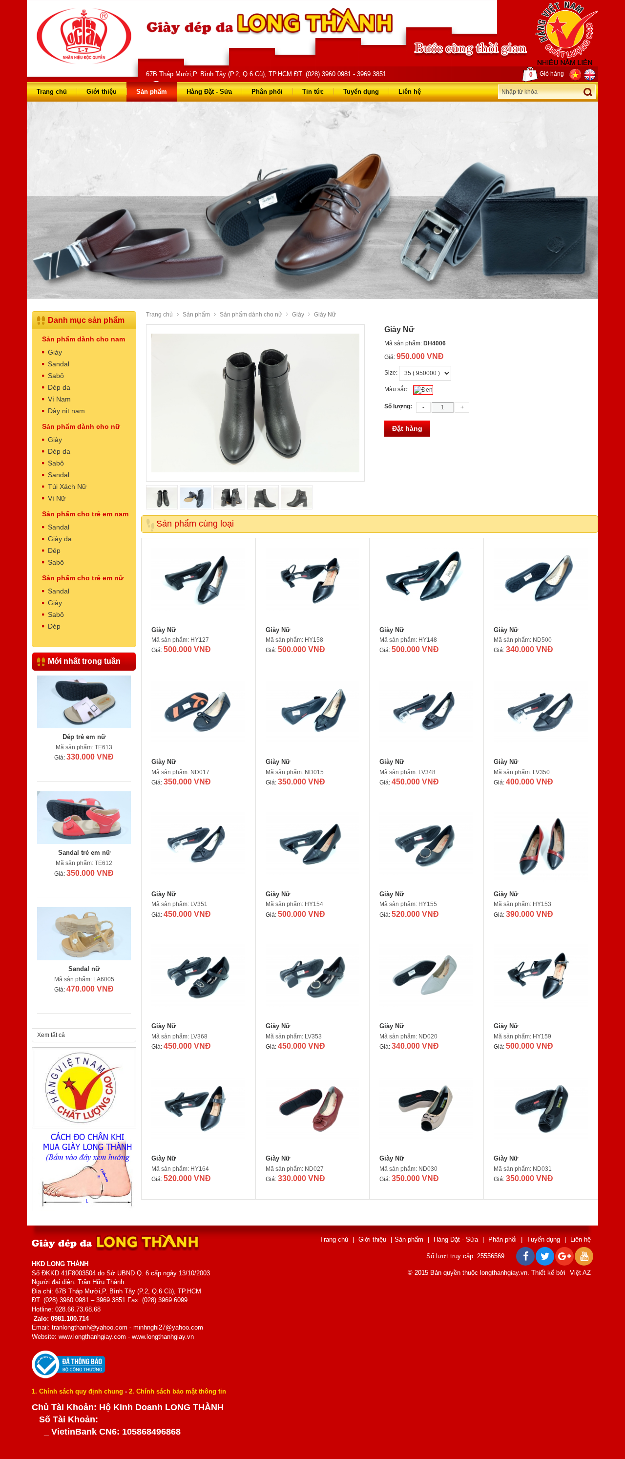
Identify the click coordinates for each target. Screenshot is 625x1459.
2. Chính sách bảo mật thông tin (177, 1391)
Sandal (58, 364)
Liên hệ (409, 91)
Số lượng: (398, 406)
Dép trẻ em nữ (83, 736)
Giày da (60, 539)
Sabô (56, 376)
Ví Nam (59, 399)
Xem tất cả (51, 1035)
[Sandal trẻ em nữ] (84, 817)
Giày (298, 314)
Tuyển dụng (361, 91)
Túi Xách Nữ (67, 486)
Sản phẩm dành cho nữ (251, 314)
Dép (54, 550)
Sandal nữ (84, 969)
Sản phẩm (151, 91)
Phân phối (267, 91)
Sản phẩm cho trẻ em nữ (83, 578)
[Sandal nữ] (84, 933)
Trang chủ (52, 91)
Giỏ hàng (546, 74)
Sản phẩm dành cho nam (83, 339)
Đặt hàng (407, 428)
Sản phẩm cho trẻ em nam (85, 514)
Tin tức (313, 91)
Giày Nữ (163, 630)
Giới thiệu (101, 91)
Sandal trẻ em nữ (84, 852)
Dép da (59, 387)
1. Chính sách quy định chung (77, 1391)
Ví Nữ (56, 498)
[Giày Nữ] (198, 584)
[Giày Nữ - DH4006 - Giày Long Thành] (84, 35)
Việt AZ (580, 1272)
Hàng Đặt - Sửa (209, 91)
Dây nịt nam (66, 411)
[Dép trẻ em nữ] (84, 702)
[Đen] (423, 390)
